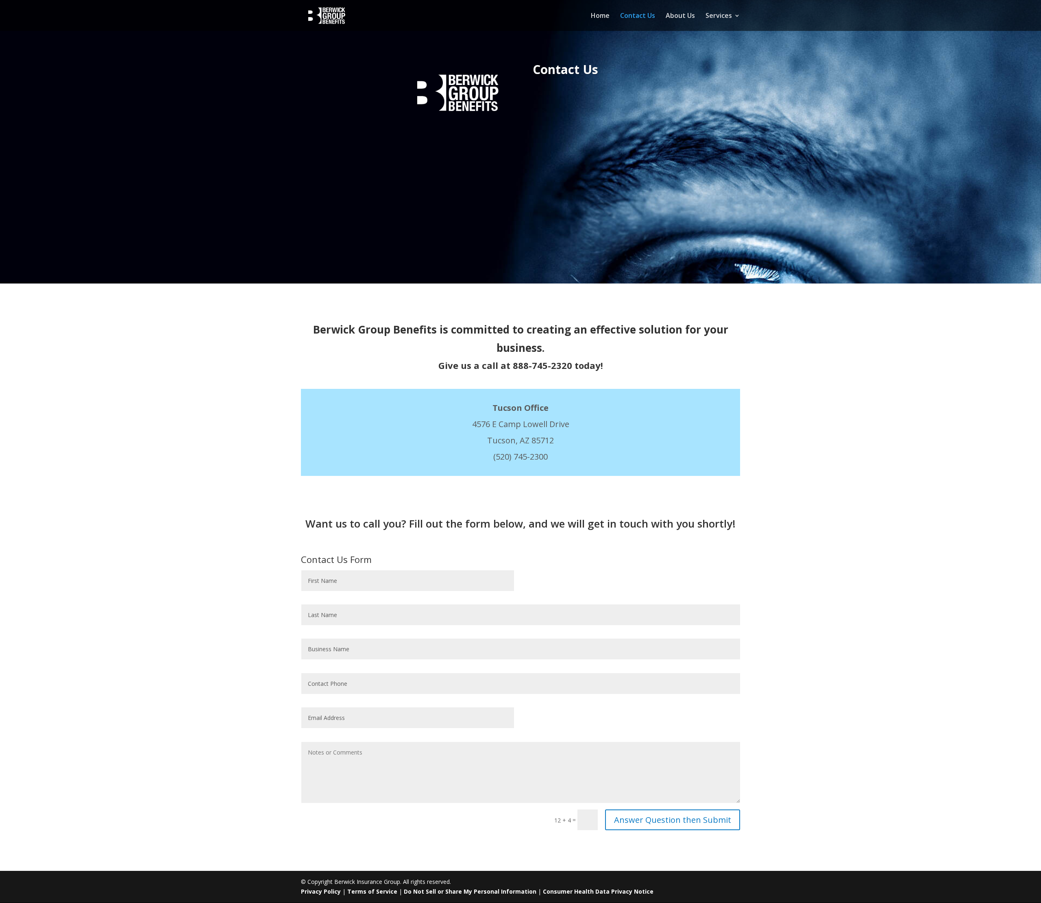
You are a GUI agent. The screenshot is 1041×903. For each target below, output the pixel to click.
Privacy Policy (321, 891)
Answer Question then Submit (672, 819)
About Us (680, 16)
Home (600, 16)
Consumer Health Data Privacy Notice (598, 891)
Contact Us (637, 16)
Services (719, 16)
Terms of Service (372, 891)
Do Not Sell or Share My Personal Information (470, 891)
